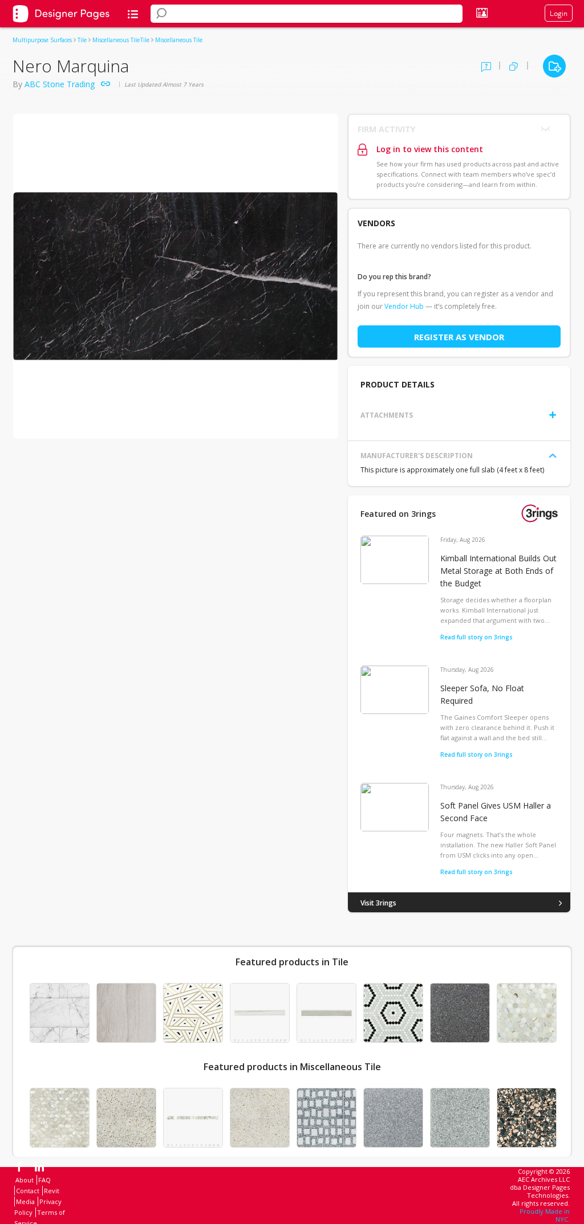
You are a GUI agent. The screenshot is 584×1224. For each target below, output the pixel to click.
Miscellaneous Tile (116, 40)
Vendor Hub (404, 306)
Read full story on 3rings (476, 637)
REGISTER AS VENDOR (459, 336)
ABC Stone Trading (60, 84)
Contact (27, 1190)
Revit (51, 1190)
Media (25, 1201)
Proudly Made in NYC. (545, 1215)
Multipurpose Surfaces (42, 40)
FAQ (44, 1180)
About (24, 1180)
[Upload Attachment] (552, 414)
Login (558, 13)
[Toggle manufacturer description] (552, 455)
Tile (82, 40)
